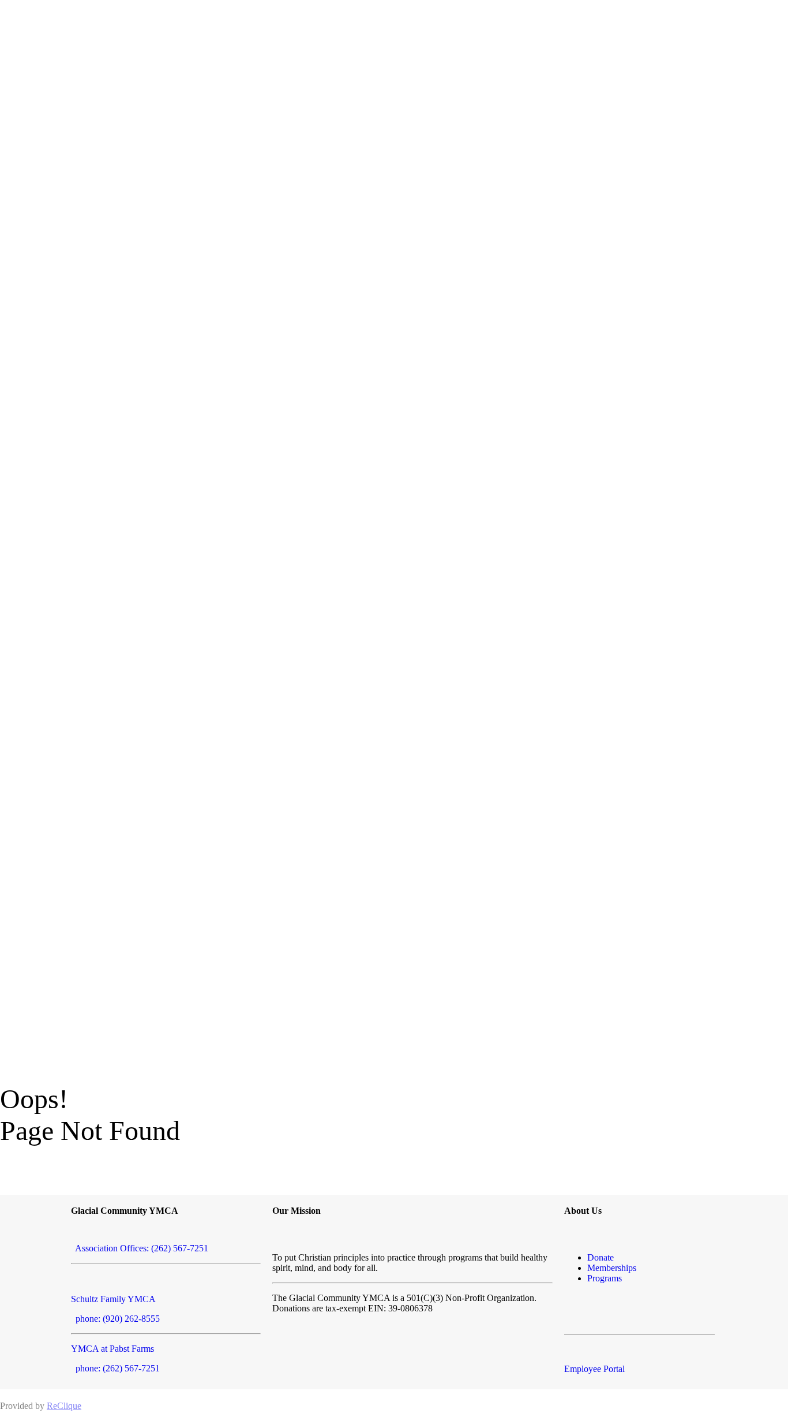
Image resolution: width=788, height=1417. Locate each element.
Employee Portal (594, 1369)
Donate (600, 1257)
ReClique (64, 1406)
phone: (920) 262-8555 (115, 1318)
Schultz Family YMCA (113, 1299)
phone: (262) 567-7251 (115, 1368)
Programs (604, 1278)
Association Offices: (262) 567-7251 (139, 1248)
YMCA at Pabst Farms (112, 1349)
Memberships (611, 1268)
